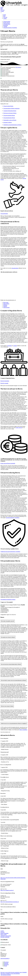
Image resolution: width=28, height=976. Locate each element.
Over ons (2, 10)
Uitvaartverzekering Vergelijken (10, 27)
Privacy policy (4, 934)
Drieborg (5, 305)
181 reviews (18, 67)
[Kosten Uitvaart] (14, 457)
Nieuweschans (6, 307)
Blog (2, 8)
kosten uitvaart (19, 427)
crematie (15, 345)
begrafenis (9, 345)
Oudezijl (5, 306)
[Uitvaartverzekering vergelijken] (14, 546)
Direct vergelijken (23, 729)
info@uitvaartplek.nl (5, 958)
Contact (2, 11)
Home (2, 7)
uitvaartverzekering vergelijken (12, 517)
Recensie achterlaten (5, 937)
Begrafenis (5, 25)
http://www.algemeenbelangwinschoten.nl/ (10, 901)
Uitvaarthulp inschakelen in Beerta (8, 599)
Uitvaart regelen (6, 21)
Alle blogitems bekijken (6, 974)
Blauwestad (5, 302)
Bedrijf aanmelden (4, 933)
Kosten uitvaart (6, 22)
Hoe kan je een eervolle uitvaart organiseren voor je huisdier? (14, 972)
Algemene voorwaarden (6, 935)
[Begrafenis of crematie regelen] (14, 375)
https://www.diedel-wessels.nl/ (7, 890)
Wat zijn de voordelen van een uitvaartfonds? (10, 973)
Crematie (5, 26)
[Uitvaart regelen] (14, 208)
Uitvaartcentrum (6, 24)
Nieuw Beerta (6, 303)
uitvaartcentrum (15, 268)
